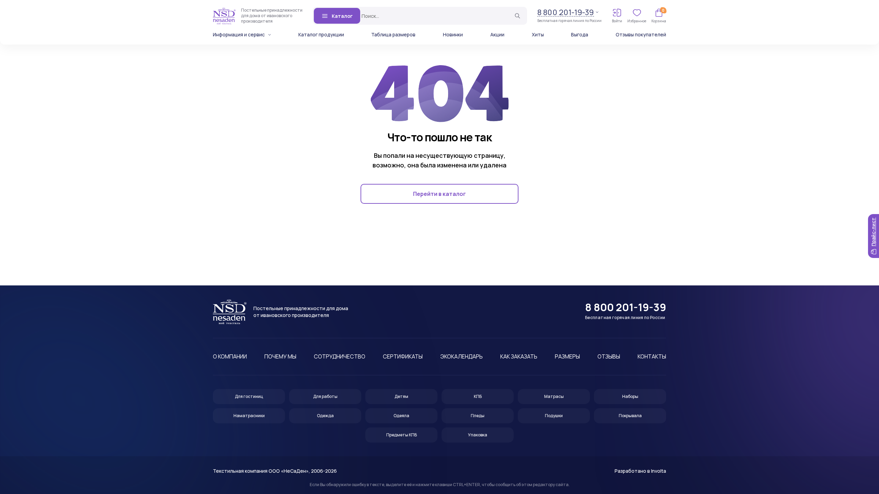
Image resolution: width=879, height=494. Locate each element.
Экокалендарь (461, 356)
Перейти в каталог (439, 194)
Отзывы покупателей (641, 35)
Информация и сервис (239, 35)
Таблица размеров (393, 35)
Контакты (652, 356)
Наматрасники (249, 416)
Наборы (630, 396)
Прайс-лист (873, 231)
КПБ (478, 396)
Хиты (538, 35)
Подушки (554, 416)
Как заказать (518, 356)
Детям (401, 396)
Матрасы (554, 396)
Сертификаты (403, 356)
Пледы (477, 416)
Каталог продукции (321, 35)
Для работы (325, 396)
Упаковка (477, 435)
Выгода (579, 35)
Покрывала (630, 416)
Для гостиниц (249, 396)
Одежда (325, 416)
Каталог (342, 16)
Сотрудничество (339, 356)
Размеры (567, 356)
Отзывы (608, 356)
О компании (230, 356)
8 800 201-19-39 (565, 12)
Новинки (453, 35)
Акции (497, 35)
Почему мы (280, 356)
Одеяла (401, 416)
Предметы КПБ (401, 435)
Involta (658, 471)
